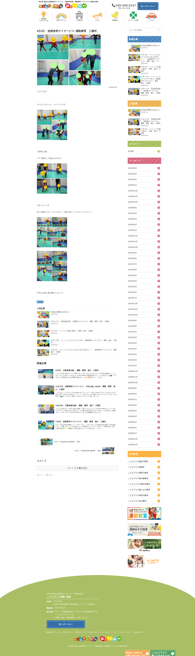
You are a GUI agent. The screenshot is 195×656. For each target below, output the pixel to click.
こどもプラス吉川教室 (137, 501)
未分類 (41, 302)
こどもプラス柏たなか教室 (139, 490)
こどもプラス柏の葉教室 (138, 478)
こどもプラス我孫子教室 (138, 473)
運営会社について (139, 632)
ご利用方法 (77, 632)
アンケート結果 (104, 632)
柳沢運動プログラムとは (53, 632)
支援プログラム (67, 632)
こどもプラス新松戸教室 (138, 461)
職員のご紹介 (93, 632)
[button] (159, 30)
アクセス (113, 632)
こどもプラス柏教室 (136, 467)
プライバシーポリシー (125, 632)
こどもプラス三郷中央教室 (139, 484)
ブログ (85, 632)
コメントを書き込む (77, 468)
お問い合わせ (149, 6)
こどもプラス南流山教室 (138, 495)
